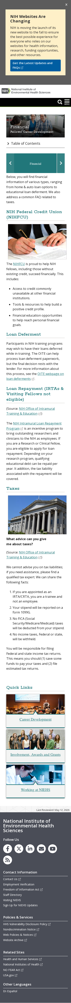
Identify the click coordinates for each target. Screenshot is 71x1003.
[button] (60, 102)
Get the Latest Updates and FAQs (32, 65)
